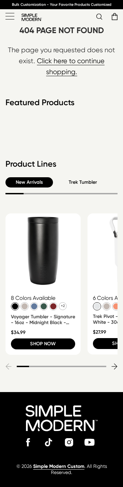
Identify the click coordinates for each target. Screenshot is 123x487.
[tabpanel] (61, 138)
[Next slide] (114, 366)
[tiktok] (48, 442)
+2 (63, 306)
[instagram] (69, 442)
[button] (114, 16)
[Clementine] (116, 306)
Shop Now (43, 344)
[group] (43, 284)
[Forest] (43, 306)
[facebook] (28, 442)
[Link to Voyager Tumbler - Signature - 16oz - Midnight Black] (43, 251)
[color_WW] (96, 306)
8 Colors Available (33, 298)
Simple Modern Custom (58, 466)
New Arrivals (29, 182)
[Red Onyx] (53, 306)
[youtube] (89, 442)
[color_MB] (14, 306)
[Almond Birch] (24, 306)
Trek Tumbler (83, 182)
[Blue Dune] (34, 306)
